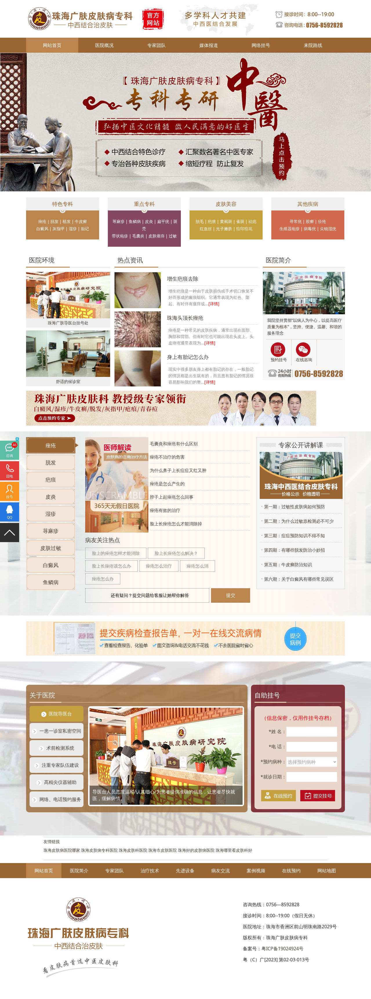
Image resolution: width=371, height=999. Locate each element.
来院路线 (313, 45)
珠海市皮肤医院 (162, 850)
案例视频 (256, 870)
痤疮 (42, 221)
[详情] (213, 303)
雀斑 (240, 221)
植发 (67, 221)
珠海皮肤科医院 (133, 850)
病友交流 (220, 870)
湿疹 (73, 228)
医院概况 (104, 45)
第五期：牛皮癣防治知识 (286, 564)
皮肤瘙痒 (156, 236)
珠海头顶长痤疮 (185, 317)
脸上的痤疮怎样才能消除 (116, 553)
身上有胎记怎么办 (188, 356)
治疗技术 (150, 870)
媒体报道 (208, 45)
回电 (9, 476)
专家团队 (156, 45)
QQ (9, 517)
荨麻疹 (118, 221)
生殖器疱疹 (289, 228)
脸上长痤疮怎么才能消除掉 (176, 523)
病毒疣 (310, 228)
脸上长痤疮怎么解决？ (176, 553)
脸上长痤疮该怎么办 (111, 566)
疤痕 (212, 221)
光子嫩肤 (224, 228)
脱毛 (200, 221)
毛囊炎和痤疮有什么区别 (174, 443)
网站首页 (52, 45)
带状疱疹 (120, 236)
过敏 (173, 236)
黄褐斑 (226, 221)
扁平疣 (163, 221)
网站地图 (326, 870)
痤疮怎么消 (197, 566)
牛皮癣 (81, 221)
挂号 (9, 496)
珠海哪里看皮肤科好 (234, 850)
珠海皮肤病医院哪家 (61, 850)
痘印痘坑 (244, 228)
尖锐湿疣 (328, 228)
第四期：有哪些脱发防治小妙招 (293, 550)
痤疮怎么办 (103, 579)
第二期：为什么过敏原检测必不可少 (297, 521)
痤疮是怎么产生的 (167, 483)
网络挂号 (261, 45)
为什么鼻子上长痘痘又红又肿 (178, 470)
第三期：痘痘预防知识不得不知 (293, 535)
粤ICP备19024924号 (282, 948)
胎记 (85, 228)
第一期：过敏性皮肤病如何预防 (293, 506)
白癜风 (42, 228)
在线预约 (291, 870)
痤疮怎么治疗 (159, 566)
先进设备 (185, 870)
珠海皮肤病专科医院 (99, 850)
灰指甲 (58, 228)
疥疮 (322, 221)
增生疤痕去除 (182, 278)
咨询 (9, 455)
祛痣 (252, 221)
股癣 (310, 221)
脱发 (54, 221)
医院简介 (79, 870)
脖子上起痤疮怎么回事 (171, 497)
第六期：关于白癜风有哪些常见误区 (297, 579)
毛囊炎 (138, 236)
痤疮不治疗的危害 (167, 457)
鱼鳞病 (135, 221)
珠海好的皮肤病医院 (196, 850)
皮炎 (149, 221)
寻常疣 (296, 221)
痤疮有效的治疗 (165, 510)
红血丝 (206, 228)
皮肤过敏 (50, 547)
